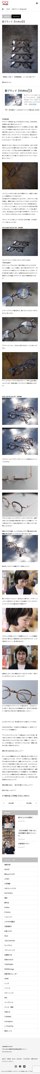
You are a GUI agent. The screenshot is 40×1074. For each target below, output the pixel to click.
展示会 (6, 902)
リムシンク (8, 917)
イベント (7, 988)
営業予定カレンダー (11, 974)
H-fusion (7, 912)
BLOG (13, 1059)
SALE (6, 936)
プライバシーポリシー (8, 1061)
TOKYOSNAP (8, 964)
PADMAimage (9, 969)
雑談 (5, 898)
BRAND (9, 1059)
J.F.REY (6, 879)
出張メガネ (8, 931)
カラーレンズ (8, 993)
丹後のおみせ (8, 959)
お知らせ (27, 796)
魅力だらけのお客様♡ (25, 817)
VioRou (20, 796)
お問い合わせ (34, 1059)
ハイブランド (8, 1002)
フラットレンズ (9, 950)
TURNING (7, 1016)
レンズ (6, 983)
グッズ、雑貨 (8, 1007)
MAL (5, 997)
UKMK (6, 978)
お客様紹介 (8, 926)
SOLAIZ (6, 869)
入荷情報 (14, 796)
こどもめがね (8, 1026)
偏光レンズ (8, 1031)
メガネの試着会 (9, 921)
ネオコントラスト (10, 888)
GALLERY (19, 1059)
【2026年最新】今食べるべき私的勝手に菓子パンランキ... (27, 833)
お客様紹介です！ (24, 843)
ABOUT (4, 1059)
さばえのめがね (9, 940)
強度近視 (6, 16)
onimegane (8, 1021)
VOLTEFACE (8, 893)
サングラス (8, 945)
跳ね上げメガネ (9, 874)
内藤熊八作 (8, 955)
